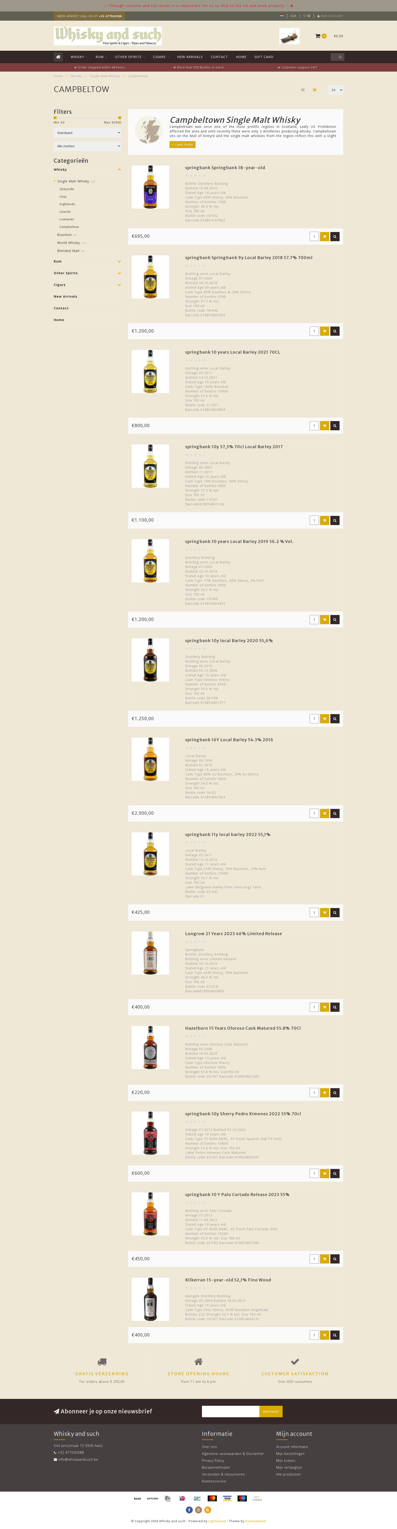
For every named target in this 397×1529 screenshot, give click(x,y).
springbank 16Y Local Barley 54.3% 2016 (229, 739)
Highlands (67, 204)
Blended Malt (70, 251)
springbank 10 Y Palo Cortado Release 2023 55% (237, 1194)
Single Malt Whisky (76, 181)
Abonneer (271, 1411)
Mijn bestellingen (290, 1453)
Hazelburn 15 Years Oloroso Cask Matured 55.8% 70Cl (243, 1028)
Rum (100, 57)
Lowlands (67, 219)
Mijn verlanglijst (289, 1467)
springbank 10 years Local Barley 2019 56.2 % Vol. (239, 541)
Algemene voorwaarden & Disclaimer (233, 1453)
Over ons (209, 1447)
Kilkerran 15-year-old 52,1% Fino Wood (228, 1280)
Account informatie (292, 1447)
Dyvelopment (255, 1521)
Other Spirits (128, 57)
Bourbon (67, 234)
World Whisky (71, 242)
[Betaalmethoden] (137, 1498)
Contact (219, 57)
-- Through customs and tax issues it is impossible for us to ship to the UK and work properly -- (196, 5)
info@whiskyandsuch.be (78, 1459)
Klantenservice (214, 1481)
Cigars (159, 57)
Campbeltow (69, 227)
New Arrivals (190, 57)
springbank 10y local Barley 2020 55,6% (229, 640)
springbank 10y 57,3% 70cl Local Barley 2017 (234, 446)
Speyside (67, 189)
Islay (63, 196)
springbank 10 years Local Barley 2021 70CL (232, 352)
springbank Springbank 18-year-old (225, 167)
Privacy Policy (213, 1460)
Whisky (77, 57)
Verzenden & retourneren (223, 1474)
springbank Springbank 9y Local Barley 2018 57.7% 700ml (249, 257)
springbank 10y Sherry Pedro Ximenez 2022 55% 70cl (243, 1113)
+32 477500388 (71, 1452)
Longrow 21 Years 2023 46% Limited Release (233, 933)
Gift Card (264, 57)
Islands (65, 212)
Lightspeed (217, 1521)
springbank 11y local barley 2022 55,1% (228, 834)
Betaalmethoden (216, 1467)
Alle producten (288, 1474)
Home (241, 57)
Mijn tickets (285, 1460)
